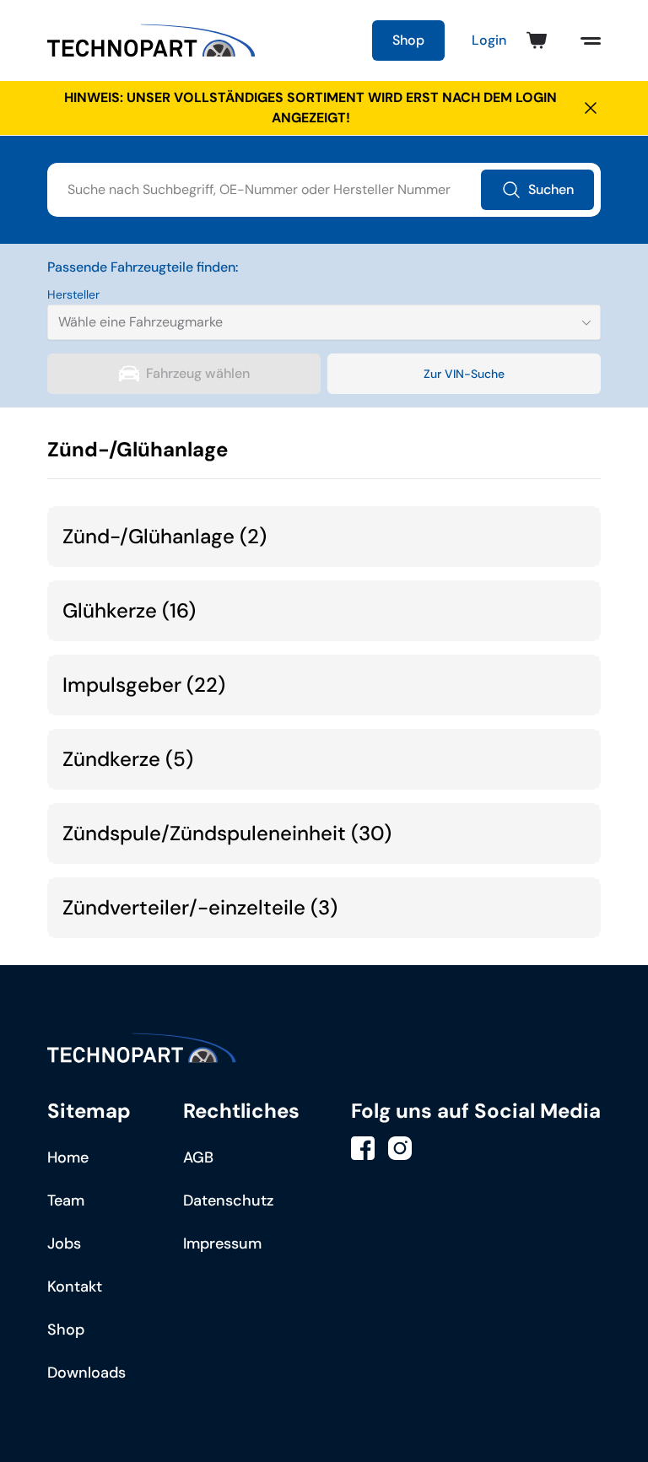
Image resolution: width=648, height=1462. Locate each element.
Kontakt (74, 1286)
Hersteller (73, 294)
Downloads (86, 1372)
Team (65, 1200)
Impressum (222, 1243)
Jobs (64, 1243)
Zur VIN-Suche (464, 373)
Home (68, 1157)
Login (489, 40)
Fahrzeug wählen (198, 373)
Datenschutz (228, 1200)
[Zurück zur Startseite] (151, 40)
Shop (408, 40)
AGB (198, 1157)
